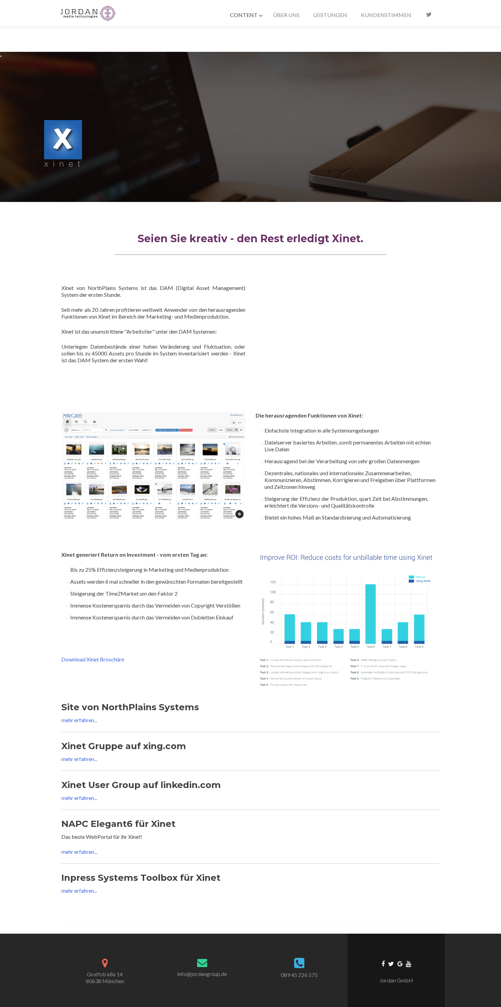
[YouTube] (408, 963)
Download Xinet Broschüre (92, 659)
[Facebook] (383, 963)
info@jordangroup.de (202, 973)
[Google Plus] (400, 963)
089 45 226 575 (299, 975)
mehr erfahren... (79, 720)
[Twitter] (391, 963)
